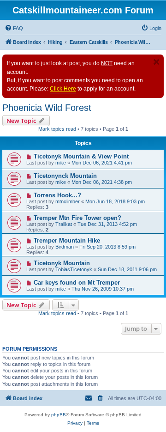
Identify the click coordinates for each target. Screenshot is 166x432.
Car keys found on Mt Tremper (77, 282)
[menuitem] (14, 28)
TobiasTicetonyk (73, 269)
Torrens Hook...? (57, 195)
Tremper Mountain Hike (67, 240)
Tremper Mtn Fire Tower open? (77, 217)
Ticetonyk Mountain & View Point (81, 156)
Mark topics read (57, 129)
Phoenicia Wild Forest (46, 108)
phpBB (58, 414)
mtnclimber (67, 201)
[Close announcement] (156, 62)
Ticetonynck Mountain (65, 175)
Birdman (64, 246)
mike (60, 162)
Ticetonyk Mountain (62, 263)
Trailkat (63, 224)
